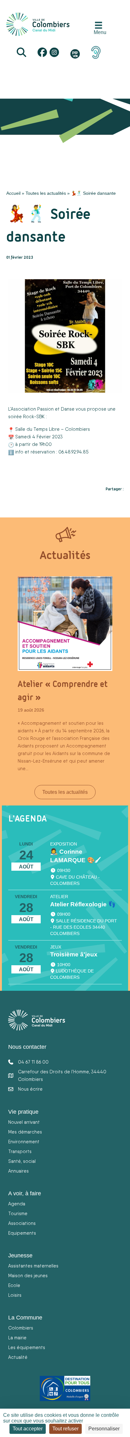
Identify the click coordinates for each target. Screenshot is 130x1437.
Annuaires (18, 1171)
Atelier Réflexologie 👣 (83, 904)
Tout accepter (28, 1428)
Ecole (14, 1285)
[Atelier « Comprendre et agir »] (65, 623)
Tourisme (17, 1213)
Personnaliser (104, 1428)
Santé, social (22, 1161)
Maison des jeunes (28, 1275)
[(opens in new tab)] (96, 52)
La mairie (17, 1337)
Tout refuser (65, 1428)
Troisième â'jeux (74, 954)
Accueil (13, 193)
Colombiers (20, 1327)
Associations (22, 1223)
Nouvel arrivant (24, 1122)
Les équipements (26, 1347)
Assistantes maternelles (33, 1265)
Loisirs (14, 1295)
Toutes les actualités (46, 193)
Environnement (23, 1141)
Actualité (17, 1357)
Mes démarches (25, 1131)
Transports (20, 1151)
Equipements (22, 1233)
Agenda (16, 1203)
